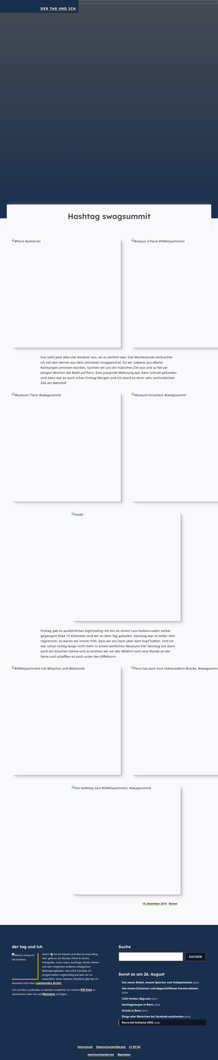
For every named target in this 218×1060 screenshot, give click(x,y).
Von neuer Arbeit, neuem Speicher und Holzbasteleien (157, 982)
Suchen (195, 957)
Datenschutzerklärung (111, 1047)
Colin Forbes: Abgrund (136, 998)
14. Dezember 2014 (154, 903)
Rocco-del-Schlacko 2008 (137, 1022)
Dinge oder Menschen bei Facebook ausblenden (153, 1016)
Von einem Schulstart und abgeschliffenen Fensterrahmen (160, 988)
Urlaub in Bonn (131, 1010)
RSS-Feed (86, 989)
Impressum (85, 1047)
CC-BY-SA (134, 1047)
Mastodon (48, 994)
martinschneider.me (101, 1054)
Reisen (173, 903)
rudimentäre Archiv (48, 983)
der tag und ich (58, 8)
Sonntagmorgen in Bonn (137, 1004)
